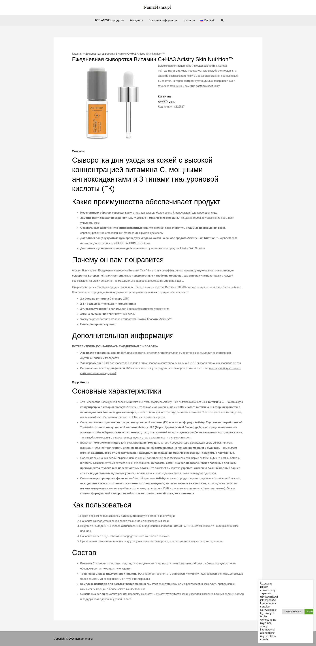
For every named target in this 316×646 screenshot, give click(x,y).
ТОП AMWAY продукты (109, 20)
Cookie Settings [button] (293, 611)
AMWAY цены (166, 101)
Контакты (189, 20)
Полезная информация (162, 20)
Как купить (136, 20)
